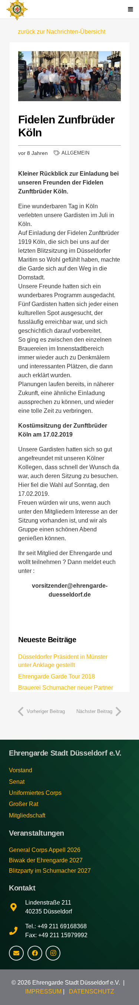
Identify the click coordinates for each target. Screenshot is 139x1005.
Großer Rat (23, 804)
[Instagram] (53, 953)
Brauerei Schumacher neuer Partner (65, 687)
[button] (130, 9)
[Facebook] (34, 953)
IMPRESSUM (43, 991)
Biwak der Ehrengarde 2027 (46, 860)
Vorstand (20, 770)
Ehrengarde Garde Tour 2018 (56, 676)
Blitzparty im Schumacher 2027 (50, 871)
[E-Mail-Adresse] (16, 953)
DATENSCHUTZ (91, 991)
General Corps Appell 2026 (44, 850)
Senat (16, 782)
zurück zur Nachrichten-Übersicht (61, 32)
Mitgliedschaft (27, 815)
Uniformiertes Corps (35, 793)
